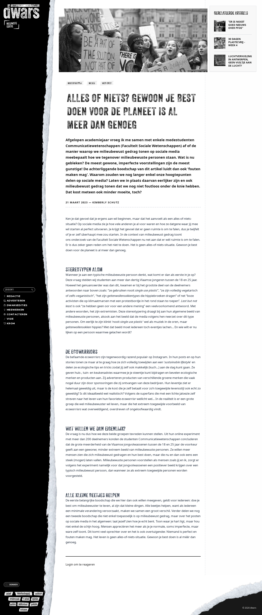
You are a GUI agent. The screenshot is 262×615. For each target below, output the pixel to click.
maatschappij (75, 83)
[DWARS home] (25, 17)
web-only (107, 83)
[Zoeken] (32, 289)
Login (69, 564)
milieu (92, 83)
